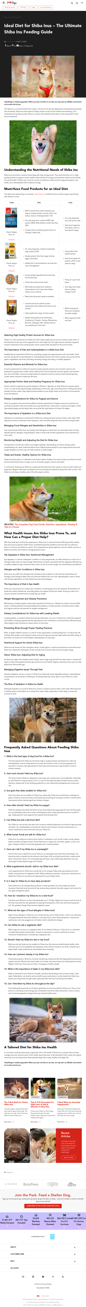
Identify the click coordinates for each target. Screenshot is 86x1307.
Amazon (12, 240)
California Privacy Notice (43, 1284)
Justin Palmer (39, 194)
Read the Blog (68, 1157)
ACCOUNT (14, 1268)
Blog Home (8, 17)
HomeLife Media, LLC (43, 1299)
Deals (33, 7)
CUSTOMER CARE (17, 1254)
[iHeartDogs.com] (12, 3)
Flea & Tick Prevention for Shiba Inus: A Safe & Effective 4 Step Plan (42, 1104)
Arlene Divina (11, 41)
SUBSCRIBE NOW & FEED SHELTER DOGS (43, 1206)
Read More (8, 1122)
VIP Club (23, 7)
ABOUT (13, 1247)
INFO (12, 1261)
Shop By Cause (10, 7)
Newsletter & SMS (43, 1288)
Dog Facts (18, 17)
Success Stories (46, 7)
